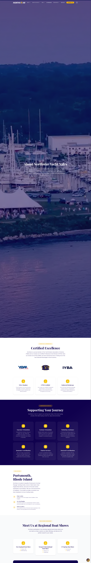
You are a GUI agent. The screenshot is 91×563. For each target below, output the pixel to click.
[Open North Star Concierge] (88, 560)
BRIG (43, 2)
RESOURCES (55, 2)
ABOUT (28, 2)
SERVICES (63, 2)
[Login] (77, 2)
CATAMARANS (49, 2)
